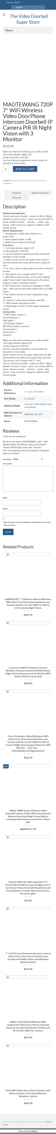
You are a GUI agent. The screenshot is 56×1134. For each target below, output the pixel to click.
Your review (8, 464)
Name (5, 498)
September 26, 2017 (33, 414)
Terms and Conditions (28, 1131)
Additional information (40, 193)
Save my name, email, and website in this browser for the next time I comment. (27, 523)
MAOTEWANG (30, 421)
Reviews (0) (16, 198)
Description (16, 193)
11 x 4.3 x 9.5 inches (33, 391)
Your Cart (12, 2)
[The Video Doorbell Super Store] (28, 19)
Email (5, 508)
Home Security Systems (28, 180)
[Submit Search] (13, 7)
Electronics (15, 180)
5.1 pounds (29, 398)
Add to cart (25, 169)
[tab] (17, 192)
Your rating (7, 459)
